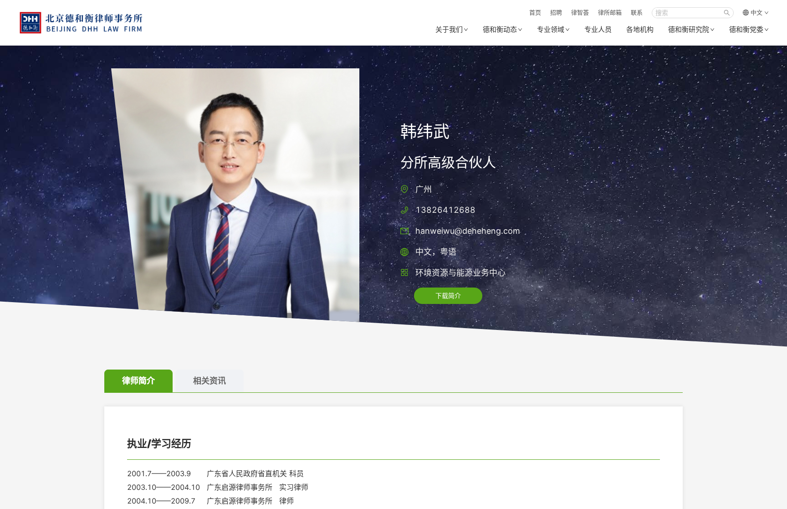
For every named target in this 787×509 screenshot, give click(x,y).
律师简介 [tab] (138, 381)
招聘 (556, 12)
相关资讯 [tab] (209, 381)
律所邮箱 (610, 12)
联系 (637, 12)
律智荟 (580, 12)
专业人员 (598, 29)
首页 (535, 12)
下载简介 (448, 295)
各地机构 (640, 29)
